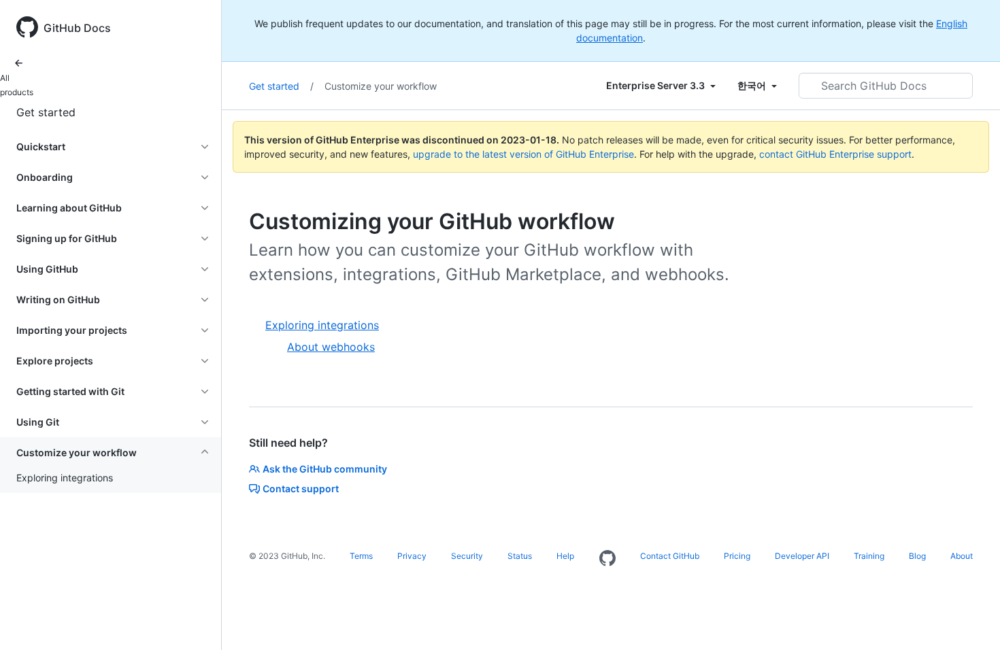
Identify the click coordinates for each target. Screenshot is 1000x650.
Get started (46, 112)
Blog (917, 556)
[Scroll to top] (970, 620)
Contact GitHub (669, 556)
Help (565, 556)
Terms (361, 556)
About (961, 556)
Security (467, 556)
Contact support (301, 488)
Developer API (802, 556)
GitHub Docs (77, 28)
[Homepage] (607, 559)
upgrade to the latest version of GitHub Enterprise (523, 154)
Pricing (737, 556)
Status (519, 556)
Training (869, 556)
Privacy (412, 556)
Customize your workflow (380, 86)
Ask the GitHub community (325, 469)
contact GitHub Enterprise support (835, 154)
